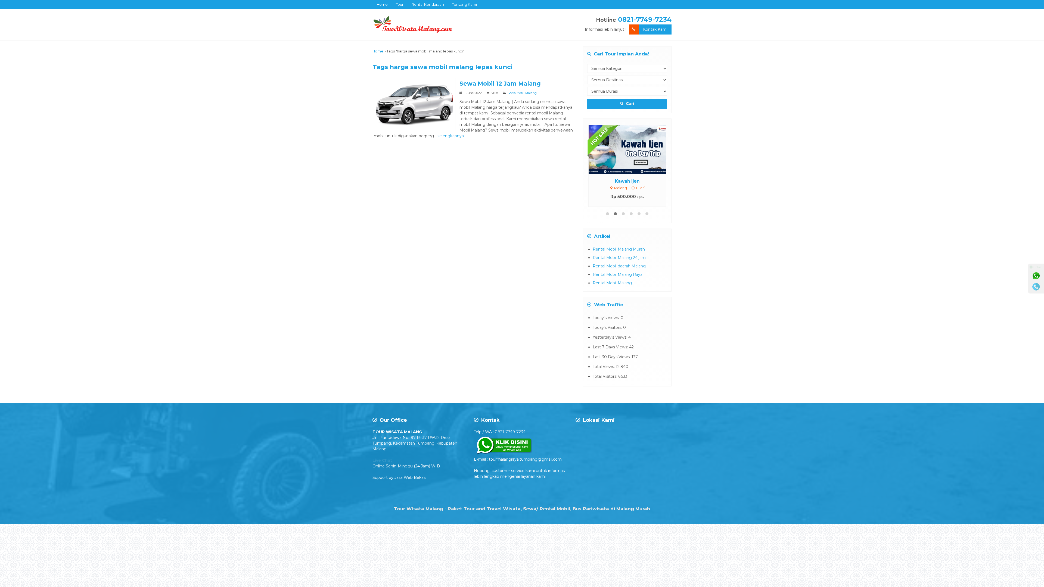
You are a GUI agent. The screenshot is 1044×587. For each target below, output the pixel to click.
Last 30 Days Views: (612, 356)
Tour (399, 4)
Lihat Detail (638, 149)
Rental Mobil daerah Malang (619, 266)
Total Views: (604, 366)
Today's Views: (607, 317)
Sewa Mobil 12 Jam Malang (500, 83)
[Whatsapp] (1036, 276)
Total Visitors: (605, 376)
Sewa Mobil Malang (522, 93)
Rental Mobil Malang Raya (617, 274)
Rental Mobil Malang (612, 282)
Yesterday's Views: (610, 337)
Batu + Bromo (633, 181)
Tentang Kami (464, 4)
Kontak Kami (655, 29)
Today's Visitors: (608, 327)
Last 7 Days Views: (611, 347)
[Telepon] (1036, 287)
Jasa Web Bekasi (410, 477)
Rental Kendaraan (428, 4)
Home (382, 4)
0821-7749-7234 (645, 19)
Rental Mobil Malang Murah (619, 249)
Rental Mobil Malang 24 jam (619, 257)
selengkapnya (450, 135)
